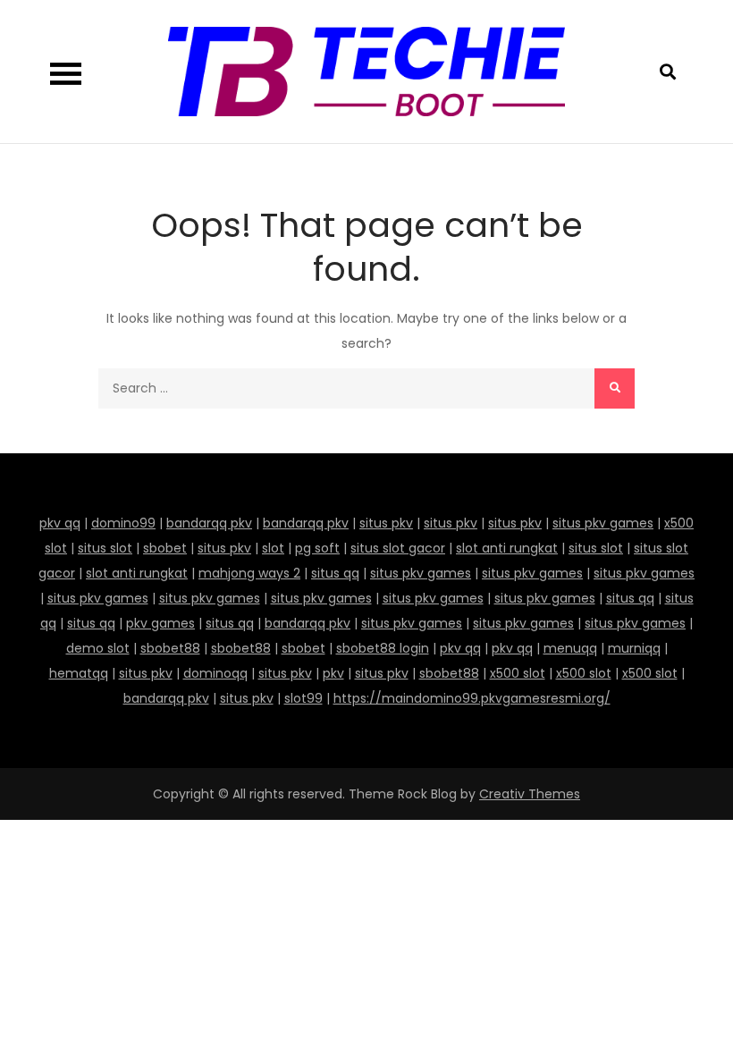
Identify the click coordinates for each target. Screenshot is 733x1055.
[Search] (614, 388)
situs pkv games (602, 523)
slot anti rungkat (507, 548)
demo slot (98, 648)
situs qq (335, 573)
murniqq (634, 648)
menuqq (570, 648)
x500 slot (517, 673)
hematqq (78, 673)
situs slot (105, 548)
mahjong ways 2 (249, 573)
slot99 (303, 698)
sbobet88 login (382, 648)
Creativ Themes (529, 794)
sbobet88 (170, 648)
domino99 (123, 523)
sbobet (165, 548)
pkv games (160, 623)
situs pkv (386, 523)
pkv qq (59, 523)
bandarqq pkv (209, 523)
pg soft (317, 548)
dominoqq (215, 673)
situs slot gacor (397, 548)
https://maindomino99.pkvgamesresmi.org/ (472, 698)
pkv (333, 673)
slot (273, 548)
